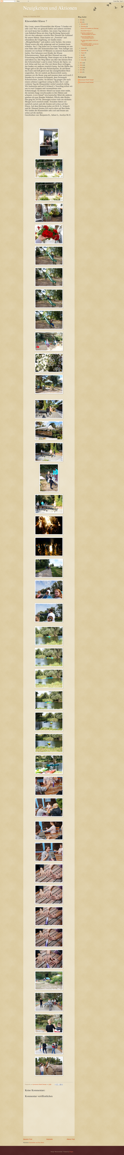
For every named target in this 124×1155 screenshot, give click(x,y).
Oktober (83, 48)
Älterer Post (71, 1139)
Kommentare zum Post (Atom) (36, 1142)
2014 (81, 69)
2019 (81, 20)
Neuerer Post (27, 1139)
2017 (81, 62)
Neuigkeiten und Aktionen (50, 7)
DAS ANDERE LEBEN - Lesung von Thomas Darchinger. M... (89, 44)
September (84, 50)
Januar (83, 60)
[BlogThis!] (57, 1084)
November (83, 26)
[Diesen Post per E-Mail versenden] (55, 1084)
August (83, 53)
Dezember (83, 24)
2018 (81, 22)
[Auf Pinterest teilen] (62, 1084)
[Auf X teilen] (59, 1084)
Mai (82, 55)
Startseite (49, 1139)
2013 (81, 72)
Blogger (71, 1151)
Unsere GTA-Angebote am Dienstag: (90, 28)
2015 (81, 67)
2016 (81, 65)
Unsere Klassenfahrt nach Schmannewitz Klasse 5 (87, 37)
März (82, 57)
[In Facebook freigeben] (60, 1084)
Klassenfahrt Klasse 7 (86, 30)
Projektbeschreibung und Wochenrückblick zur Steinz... (89, 33)
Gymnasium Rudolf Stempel (86, 79)
